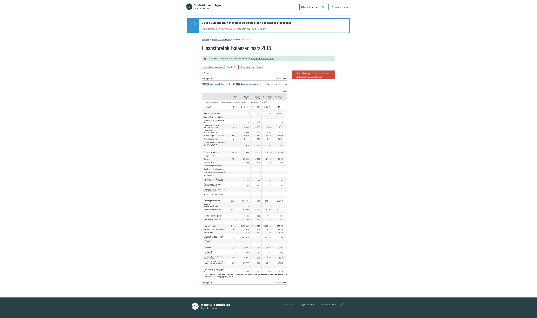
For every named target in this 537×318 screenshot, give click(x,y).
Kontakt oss (289, 304)
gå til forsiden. (259, 28)
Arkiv (259, 67)
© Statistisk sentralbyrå (332, 304)
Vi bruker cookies (340, 7)
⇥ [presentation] (285, 91)
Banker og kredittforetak (262, 58)
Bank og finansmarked (221, 39)
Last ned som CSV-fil (249, 84)
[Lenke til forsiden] (203, 6)
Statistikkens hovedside (213, 67)
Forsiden (205, 39)
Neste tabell (281, 78)
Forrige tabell (208, 78)
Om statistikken (247, 67)
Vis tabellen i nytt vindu (277, 84)
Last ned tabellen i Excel (220, 84)
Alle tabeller (209, 73)
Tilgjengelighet (307, 304)
